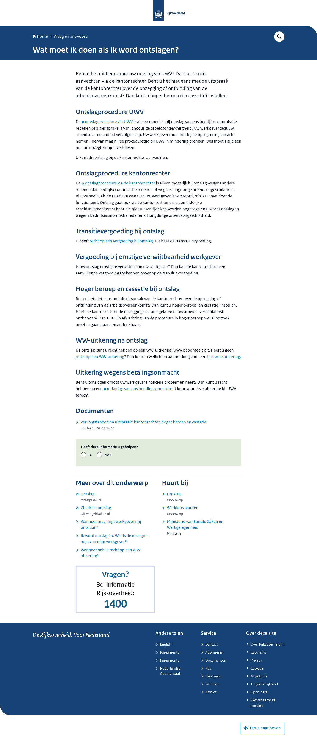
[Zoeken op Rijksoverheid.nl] (279, 36)
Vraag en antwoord (70, 36)
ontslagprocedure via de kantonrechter (120, 183)
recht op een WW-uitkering (100, 356)
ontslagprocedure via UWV (109, 121)
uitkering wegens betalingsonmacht (139, 388)
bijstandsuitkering (223, 356)
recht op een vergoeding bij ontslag (121, 241)
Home (42, 36)
